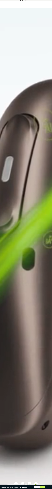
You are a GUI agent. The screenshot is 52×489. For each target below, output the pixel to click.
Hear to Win (19, 0)
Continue (50, 485)
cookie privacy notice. (10, 488)
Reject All (43, 487)
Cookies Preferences (37, 487)
